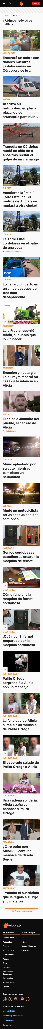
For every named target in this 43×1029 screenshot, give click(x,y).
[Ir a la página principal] (22, 3)
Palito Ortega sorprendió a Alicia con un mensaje (18, 682)
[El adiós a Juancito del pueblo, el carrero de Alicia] (21, 401)
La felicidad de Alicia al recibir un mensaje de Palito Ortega (20, 724)
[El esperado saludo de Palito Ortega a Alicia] (21, 745)
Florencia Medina (13, 251)
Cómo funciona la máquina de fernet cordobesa (18, 598)
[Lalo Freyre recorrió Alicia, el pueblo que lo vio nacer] (21, 313)
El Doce (5, 15)
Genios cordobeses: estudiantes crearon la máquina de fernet (21, 556)
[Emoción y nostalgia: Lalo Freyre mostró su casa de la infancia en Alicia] (21, 355)
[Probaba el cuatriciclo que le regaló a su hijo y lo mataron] (21, 875)
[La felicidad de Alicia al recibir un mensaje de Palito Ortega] (21, 703)
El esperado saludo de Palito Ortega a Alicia (21, 764)
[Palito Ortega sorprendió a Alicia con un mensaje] (21, 661)
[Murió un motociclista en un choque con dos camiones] (21, 493)
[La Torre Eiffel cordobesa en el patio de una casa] (21, 221)
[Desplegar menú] (4, 3)
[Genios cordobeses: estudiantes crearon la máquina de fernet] (21, 535)
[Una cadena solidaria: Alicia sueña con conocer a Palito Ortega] (21, 783)
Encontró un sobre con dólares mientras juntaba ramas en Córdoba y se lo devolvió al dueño (21, 66)
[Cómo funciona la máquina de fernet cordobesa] (21, 577)
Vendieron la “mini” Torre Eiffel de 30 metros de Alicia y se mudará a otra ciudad (20, 199)
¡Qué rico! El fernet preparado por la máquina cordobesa (19, 640)
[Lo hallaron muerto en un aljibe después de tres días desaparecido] (21, 267)
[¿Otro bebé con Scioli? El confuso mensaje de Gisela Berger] (21, 829)
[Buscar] (10, 3)
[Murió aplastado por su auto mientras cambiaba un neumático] (21, 447)
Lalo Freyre (11, 431)
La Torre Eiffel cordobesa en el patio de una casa (21, 243)
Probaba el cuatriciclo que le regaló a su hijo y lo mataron (21, 897)
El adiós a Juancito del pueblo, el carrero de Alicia (21, 423)
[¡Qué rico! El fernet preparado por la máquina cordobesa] (21, 619)
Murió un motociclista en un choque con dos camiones (21, 514)
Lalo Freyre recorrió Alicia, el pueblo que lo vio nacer (20, 335)
